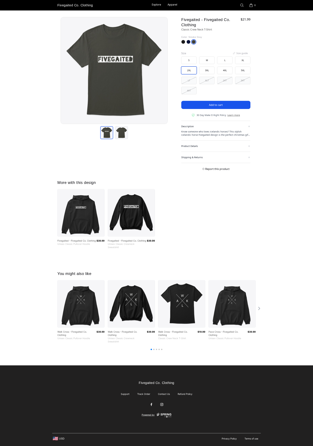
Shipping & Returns (192, 157)
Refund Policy (185, 394)
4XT (189, 90)
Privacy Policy (229, 438)
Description (187, 126)
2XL (189, 70)
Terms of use (251, 438)
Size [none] (183, 53)
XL (243, 60)
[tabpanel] (114, 70)
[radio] (189, 60)
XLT (207, 80)
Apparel (172, 4)
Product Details (189, 146)
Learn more (233, 115)
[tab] (107, 133)
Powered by (148, 414)
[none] (240, 53)
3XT (243, 80)
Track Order (143, 394)
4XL (225, 70)
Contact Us (164, 394)
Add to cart (216, 105)
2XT (225, 80)
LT (189, 80)
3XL (207, 70)
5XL (243, 70)
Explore (156, 4)
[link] (81, 212)
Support (125, 394)
